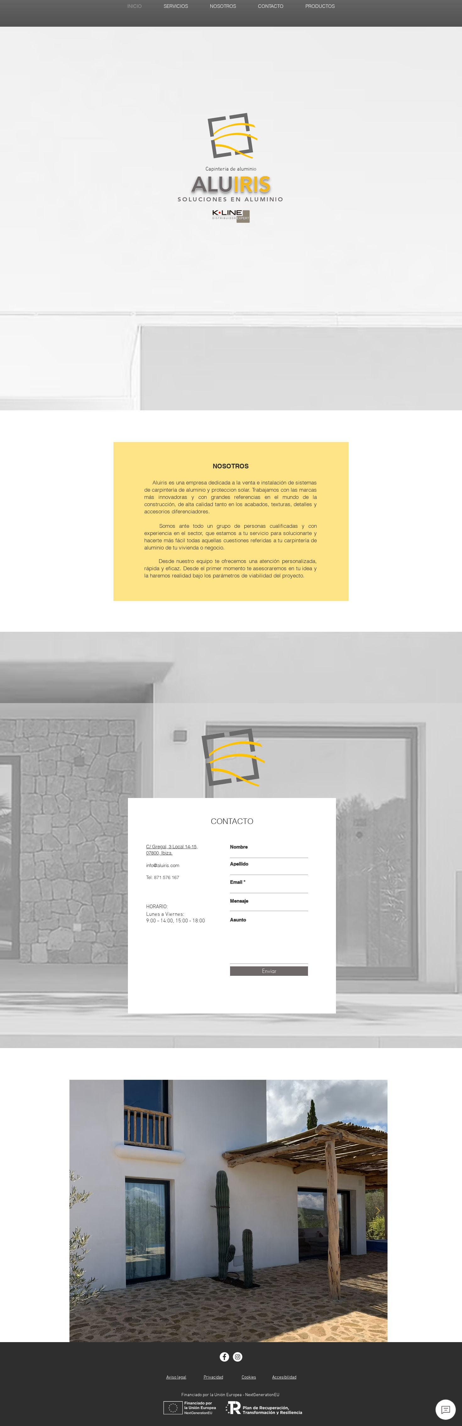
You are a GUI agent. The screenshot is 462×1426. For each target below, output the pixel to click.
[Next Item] (378, 1211)
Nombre (239, 846)
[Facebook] (224, 1357)
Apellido (239, 863)
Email (236, 882)
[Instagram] (237, 1357)
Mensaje (239, 901)
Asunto (238, 919)
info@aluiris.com (162, 865)
